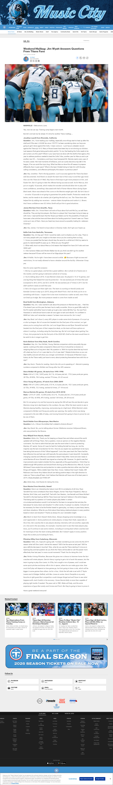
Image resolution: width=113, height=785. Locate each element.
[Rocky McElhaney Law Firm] (73, 701)
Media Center (96, 721)
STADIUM (83, 718)
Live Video (55, 721)
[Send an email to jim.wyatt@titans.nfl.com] (39, 61)
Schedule (28, 721)
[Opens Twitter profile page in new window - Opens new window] (34, 61)
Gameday (69, 721)
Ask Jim (26, 41)
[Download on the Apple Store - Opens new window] (50, 763)
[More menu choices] (81, 27)
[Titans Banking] (50, 701)
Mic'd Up (55, 733)
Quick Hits (41, 732)
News (41, 718)
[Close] (110, 779)
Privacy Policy (15, 783)
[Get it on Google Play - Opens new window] (62, 764)
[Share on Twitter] (80, 58)
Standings (27, 733)
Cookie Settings (73, 778)
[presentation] (107, 640)
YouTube (55, 744)
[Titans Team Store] (56, 706)
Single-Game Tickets (14, 731)
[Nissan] (39, 701)
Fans (69, 729)
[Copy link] (87, 58)
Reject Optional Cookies (86, 778)
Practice (69, 723)
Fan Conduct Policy (83, 740)
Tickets (15, 718)
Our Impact (96, 740)
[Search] (84, 27)
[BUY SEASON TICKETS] (56, 656)
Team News (41, 721)
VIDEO (54, 718)
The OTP (55, 726)
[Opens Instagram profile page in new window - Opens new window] (36, 61)
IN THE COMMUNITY (96, 718)
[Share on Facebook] (77, 58)
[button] (54, 639)
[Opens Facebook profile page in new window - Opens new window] (31, 61)
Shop (111, 748)
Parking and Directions (82, 731)
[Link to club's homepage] (4, 27)
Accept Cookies (100, 778)
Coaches (28, 726)
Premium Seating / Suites (15, 740)
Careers (110, 723)
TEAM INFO (27, 718)
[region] (56, 779)
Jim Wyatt (32, 57)
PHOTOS (69, 718)
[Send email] (84, 58)
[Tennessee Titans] (56, 771)
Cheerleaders (69, 726)
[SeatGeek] (62, 701)
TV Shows (55, 723)
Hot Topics (41, 734)
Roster (27, 723)
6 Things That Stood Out (41, 743)
